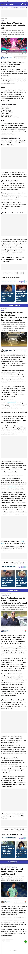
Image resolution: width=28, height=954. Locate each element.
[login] (22, 4)
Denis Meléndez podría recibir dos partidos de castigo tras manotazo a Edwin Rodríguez (13, 816)
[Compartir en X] (20, 273)
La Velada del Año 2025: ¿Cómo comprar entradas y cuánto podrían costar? (12, 259)
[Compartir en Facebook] (15, 273)
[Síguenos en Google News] (23, 273)
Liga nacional (8, 593)
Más (6, 18)
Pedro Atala (19, 834)
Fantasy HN (7, 1)
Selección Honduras (14, 7)
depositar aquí (12, 486)
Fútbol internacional (9, 865)
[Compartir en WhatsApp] (17, 273)
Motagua (14, 834)
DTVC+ (2, 1)
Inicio (2, 18)
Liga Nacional (4, 7)
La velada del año (16, 277)
